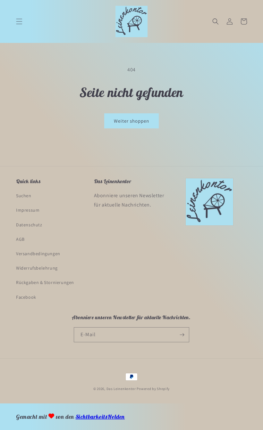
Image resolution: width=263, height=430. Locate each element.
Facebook (26, 297)
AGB (20, 239)
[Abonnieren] (182, 334)
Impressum (27, 210)
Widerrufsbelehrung (37, 268)
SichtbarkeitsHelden (100, 416)
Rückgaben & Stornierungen (45, 282)
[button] (19, 21)
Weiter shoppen (131, 121)
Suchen (23, 196)
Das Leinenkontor (121, 388)
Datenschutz (29, 225)
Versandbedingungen (38, 253)
